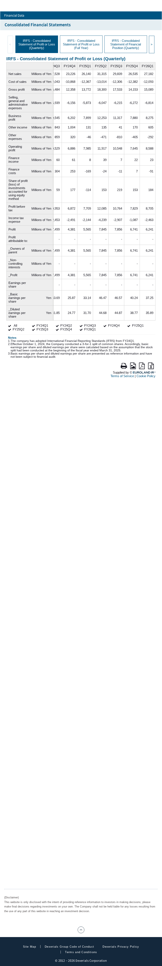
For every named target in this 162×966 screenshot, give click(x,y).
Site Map (29, 946)
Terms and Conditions (81, 952)
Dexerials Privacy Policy (121, 946)
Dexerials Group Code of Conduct (69, 946)
